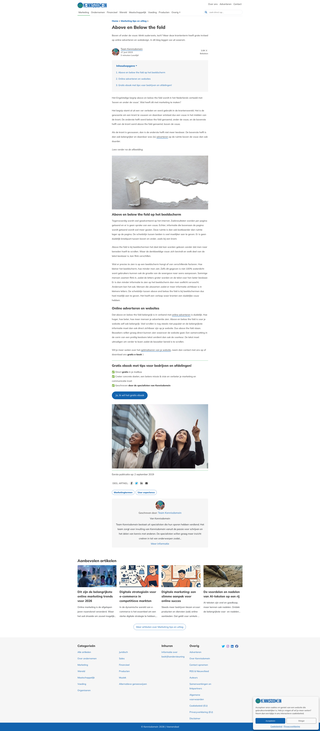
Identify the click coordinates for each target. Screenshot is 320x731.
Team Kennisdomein (132, 48)
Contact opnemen (199, 664)
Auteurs (194, 677)
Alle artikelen (84, 652)
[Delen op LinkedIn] (141, 483)
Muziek (122, 677)
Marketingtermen (123, 492)
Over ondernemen (87, 658)
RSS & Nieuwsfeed (199, 671)
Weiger (301, 721)
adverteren (162, 136)
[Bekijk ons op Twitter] (223, 646)
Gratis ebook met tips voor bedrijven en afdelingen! (145, 85)
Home (115, 20)
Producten (124, 671)
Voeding (82, 684)
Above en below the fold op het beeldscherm (141, 72)
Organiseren (84, 690)
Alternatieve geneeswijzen (133, 684)
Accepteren (270, 721)
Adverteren (195, 652)
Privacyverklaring (292, 726)
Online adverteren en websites (134, 78)
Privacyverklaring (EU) (201, 712)
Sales (122, 658)
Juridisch (123, 652)
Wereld (81, 671)
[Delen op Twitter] (136, 483)
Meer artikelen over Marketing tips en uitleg (159, 626)
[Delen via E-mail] (146, 483)
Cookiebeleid (276, 726)
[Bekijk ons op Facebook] (237, 646)
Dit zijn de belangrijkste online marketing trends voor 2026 (95, 596)
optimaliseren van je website (156, 350)
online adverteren (181, 314)
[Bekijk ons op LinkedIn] (232, 646)
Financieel (124, 664)
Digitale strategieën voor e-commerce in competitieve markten (138, 596)
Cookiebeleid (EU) (199, 705)
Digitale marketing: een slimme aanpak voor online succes (179, 596)
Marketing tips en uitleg (133, 20)
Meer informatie (160, 543)
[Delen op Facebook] (131, 483)
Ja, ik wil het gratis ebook (130, 395)
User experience (146, 492)
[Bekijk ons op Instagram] (228, 646)
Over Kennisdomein (200, 658)
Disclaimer (195, 718)
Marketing (83, 664)
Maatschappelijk (86, 677)
